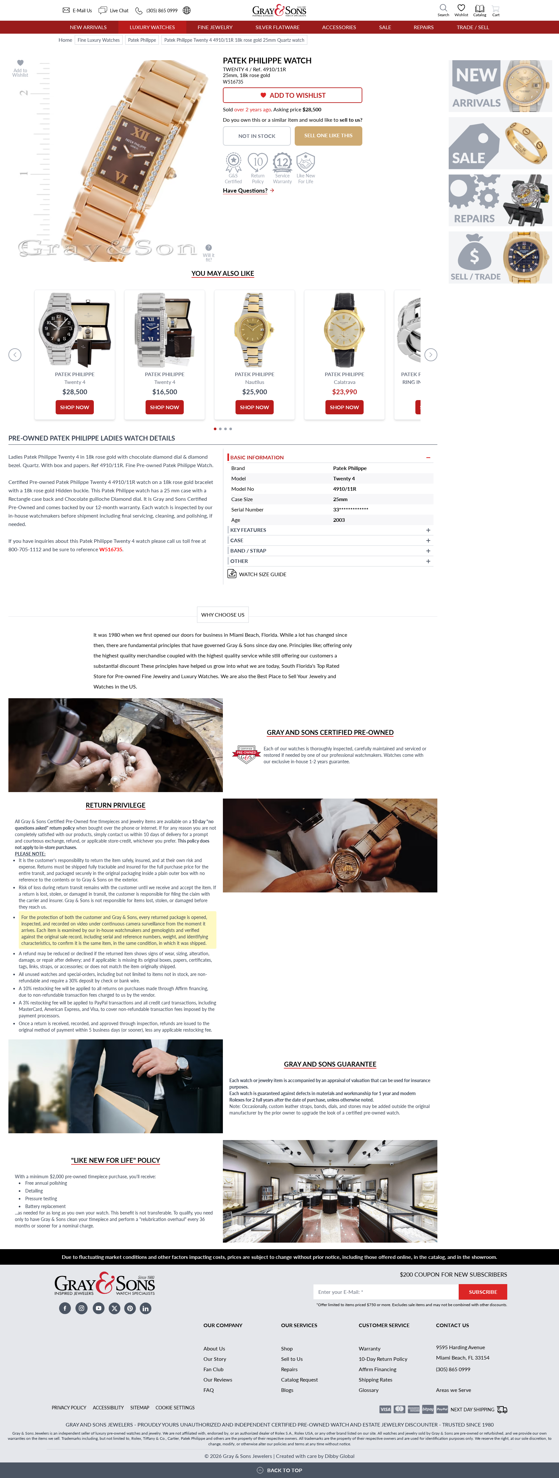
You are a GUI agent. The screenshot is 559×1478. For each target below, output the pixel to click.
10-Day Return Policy (383, 1358)
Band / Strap (248, 550)
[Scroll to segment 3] (225, 429)
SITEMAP (139, 1407)
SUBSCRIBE (483, 1291)
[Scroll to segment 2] (220, 429)
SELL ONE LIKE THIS (328, 135)
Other (239, 561)
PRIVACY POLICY (69, 1407)
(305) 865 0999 (453, 1369)
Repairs (424, 27)
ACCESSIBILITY (108, 1407)
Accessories (339, 27)
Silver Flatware (278, 27)
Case (236, 540)
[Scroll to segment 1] (215, 429)
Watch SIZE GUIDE (262, 574)
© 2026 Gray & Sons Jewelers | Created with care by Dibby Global (279, 1456)
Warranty (369, 1348)
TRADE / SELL (473, 27)
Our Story (214, 1358)
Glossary (368, 1390)
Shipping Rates (375, 1379)
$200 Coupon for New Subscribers (453, 1274)
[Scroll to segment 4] (230, 429)
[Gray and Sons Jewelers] (279, 10)
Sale (385, 27)
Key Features (248, 529)
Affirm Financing (377, 1369)
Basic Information (257, 457)
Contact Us (452, 1325)
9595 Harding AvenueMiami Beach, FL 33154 (462, 1352)
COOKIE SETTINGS (175, 1407)
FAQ (208, 1390)
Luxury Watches (152, 27)
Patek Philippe (142, 40)
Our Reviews (217, 1379)
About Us (214, 1348)
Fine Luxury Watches (99, 40)
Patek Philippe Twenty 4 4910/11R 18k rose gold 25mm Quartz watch (234, 40)
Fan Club (213, 1369)
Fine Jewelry (215, 27)
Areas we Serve (453, 1390)
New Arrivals (88, 27)
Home (65, 39)
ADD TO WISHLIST (298, 95)
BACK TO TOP (284, 1470)
